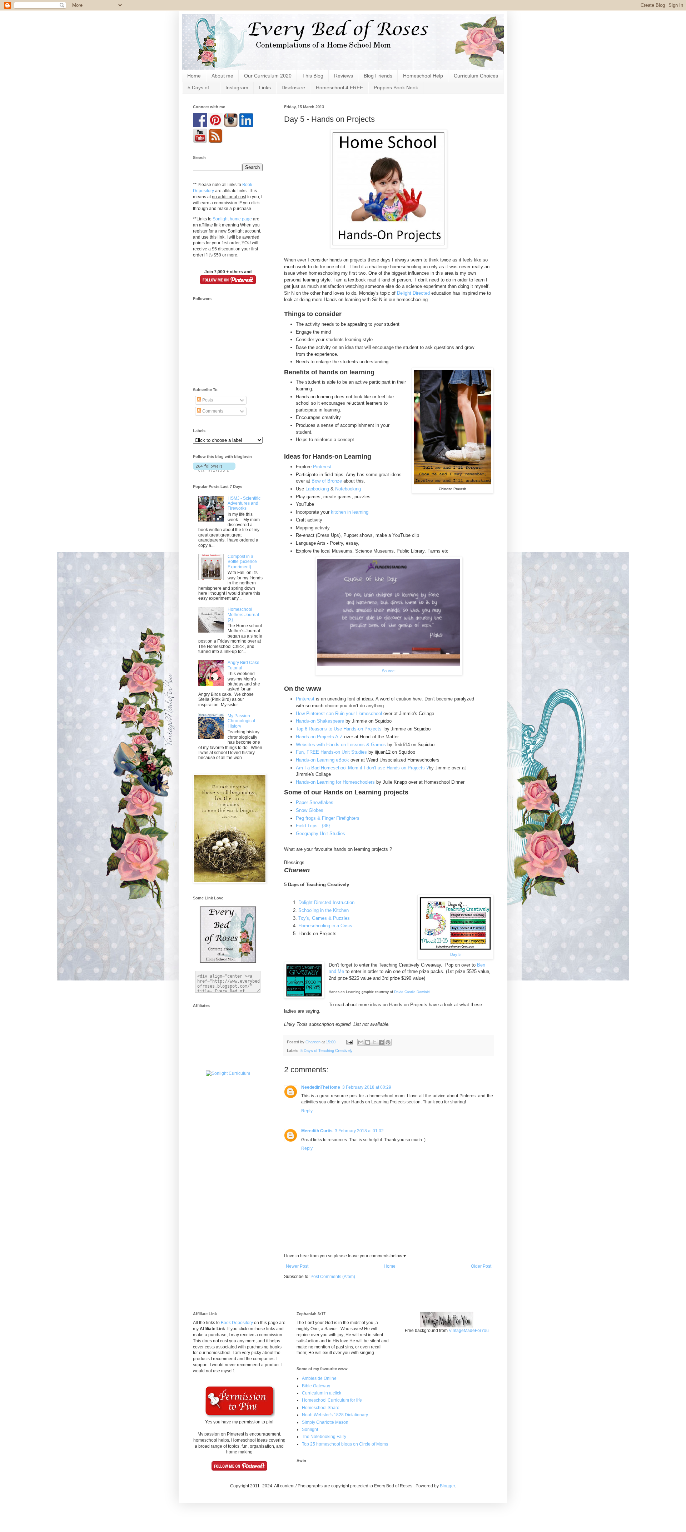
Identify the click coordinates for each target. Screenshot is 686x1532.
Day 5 (455, 954)
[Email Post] (349, 1042)
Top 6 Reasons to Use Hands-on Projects (339, 729)
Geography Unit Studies (320, 833)
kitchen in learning (349, 512)
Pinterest (322, 466)
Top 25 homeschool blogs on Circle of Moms (345, 1444)
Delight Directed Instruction (326, 902)
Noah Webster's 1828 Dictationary (335, 1414)
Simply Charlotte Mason (325, 1422)
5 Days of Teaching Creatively (326, 1050)
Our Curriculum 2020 (268, 76)
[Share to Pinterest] (388, 1042)
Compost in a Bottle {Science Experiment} (242, 561)
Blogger (447, 1485)
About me (222, 76)
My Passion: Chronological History (241, 721)
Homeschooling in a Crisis (325, 925)
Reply (307, 1110)
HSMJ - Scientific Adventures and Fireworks (244, 503)
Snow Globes (310, 810)
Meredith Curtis (317, 1130)
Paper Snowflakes (315, 802)
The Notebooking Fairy (324, 1436)
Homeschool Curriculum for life (332, 1400)
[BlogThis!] (367, 1042)
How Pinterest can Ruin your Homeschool (339, 713)
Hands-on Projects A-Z (319, 736)
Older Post (481, 1266)
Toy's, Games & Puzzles (324, 918)
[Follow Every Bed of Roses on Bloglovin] (214, 470)
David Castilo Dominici (412, 992)
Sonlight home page (232, 218)
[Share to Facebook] (381, 1042)
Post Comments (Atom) (332, 1276)
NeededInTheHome (320, 1087)
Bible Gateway (316, 1385)
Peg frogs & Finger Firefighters (327, 818)
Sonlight (310, 1429)
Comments (212, 411)
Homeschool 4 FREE (339, 87)
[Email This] (360, 1042)
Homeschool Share (320, 1407)
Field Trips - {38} (313, 825)
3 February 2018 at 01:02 (359, 1130)
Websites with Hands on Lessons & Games (341, 744)
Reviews (343, 76)
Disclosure (293, 87)
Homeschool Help (423, 76)
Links (265, 87)
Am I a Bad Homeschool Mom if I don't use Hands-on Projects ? (362, 767)
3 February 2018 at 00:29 (366, 1087)
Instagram (236, 87)
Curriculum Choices (476, 76)
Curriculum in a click (321, 1393)
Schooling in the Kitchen (323, 910)
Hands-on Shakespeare (321, 721)
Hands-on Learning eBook (322, 760)
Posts (207, 400)
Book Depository (237, 1322)
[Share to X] (374, 1042)
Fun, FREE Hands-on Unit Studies (331, 752)
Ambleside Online (319, 1378)
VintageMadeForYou (468, 1330)
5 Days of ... (201, 87)
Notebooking (348, 488)
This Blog (312, 76)
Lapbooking (317, 488)
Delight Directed (413, 293)
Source (388, 671)
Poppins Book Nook (396, 87)
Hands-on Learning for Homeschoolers (335, 782)
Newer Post (297, 1266)
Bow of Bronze (327, 481)
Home (194, 76)
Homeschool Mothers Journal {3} (243, 614)
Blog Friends (378, 76)
